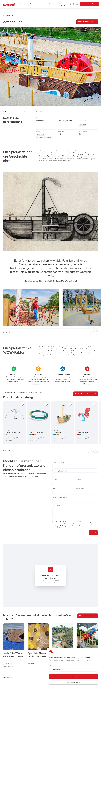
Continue (73, 676)
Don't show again (73, 682)
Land (50, 665)
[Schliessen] (95, 651)
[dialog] (50, 403)
